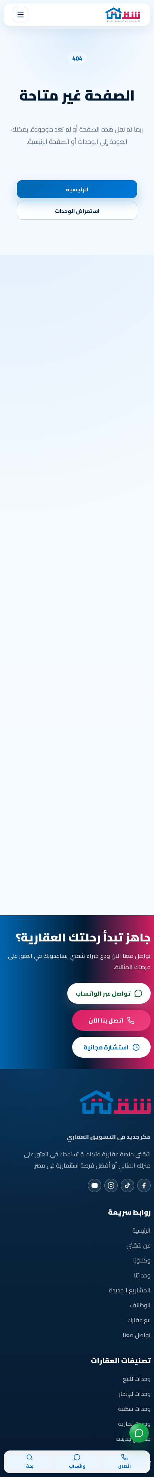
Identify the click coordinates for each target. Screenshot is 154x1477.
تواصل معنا (137, 1335)
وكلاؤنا (142, 1260)
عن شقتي (138, 1245)
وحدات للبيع (137, 1378)
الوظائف (140, 1305)
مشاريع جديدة (133, 1438)
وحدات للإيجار (135, 1393)
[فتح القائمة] (20, 14)
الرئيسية (77, 189)
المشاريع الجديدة (130, 1290)
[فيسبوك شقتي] (144, 1185)
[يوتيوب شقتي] (94, 1185)
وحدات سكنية (134, 1408)
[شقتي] (122, 14)
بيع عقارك (139, 1320)
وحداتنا (142, 1275)
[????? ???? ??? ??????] (139, 1433)
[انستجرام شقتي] (111, 1185)
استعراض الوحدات (77, 211)
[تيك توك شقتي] (127, 1185)
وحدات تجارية (134, 1423)
